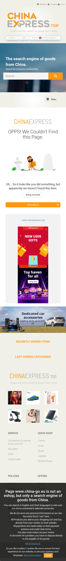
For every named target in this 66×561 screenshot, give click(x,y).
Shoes (41, 451)
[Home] (33, 20)
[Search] (55, 76)
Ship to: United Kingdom (44, 38)
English (11, 38)
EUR (24, 38)
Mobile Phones (45, 461)
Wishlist (43, 4)
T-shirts (41, 440)
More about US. (33, 543)
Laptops (42, 456)
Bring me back (33, 194)
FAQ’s (10, 454)
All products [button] (33, 205)
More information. (33, 555)
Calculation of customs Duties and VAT (19, 442)
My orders (13, 449)
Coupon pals (14, 459)
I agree (48, 555)
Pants (41, 445)
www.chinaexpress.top (33, 220)
